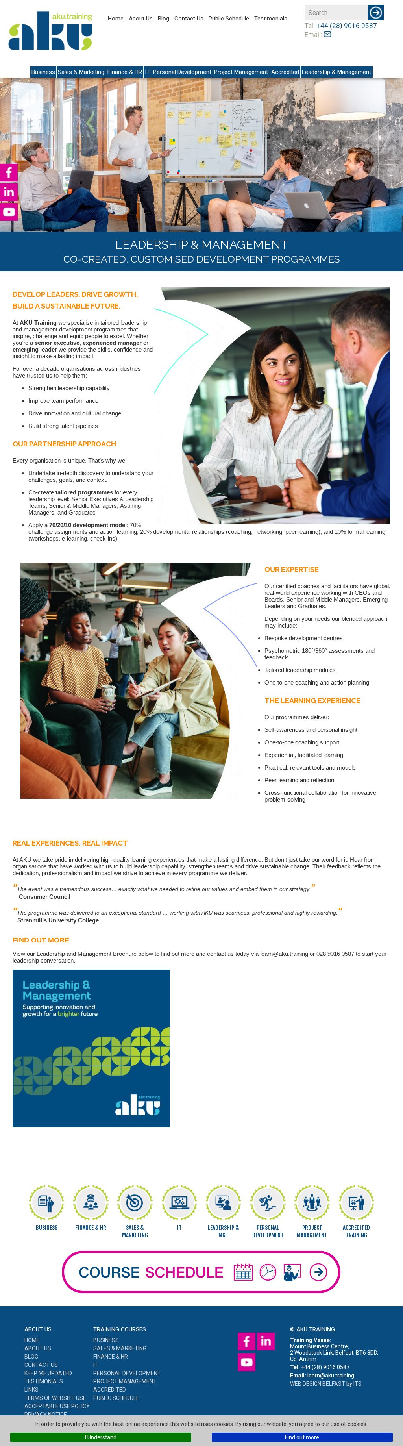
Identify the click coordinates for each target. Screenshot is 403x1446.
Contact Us (188, 18)
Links (31, 1390)
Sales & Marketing (81, 72)
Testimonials (270, 18)
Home (116, 18)
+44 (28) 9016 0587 (346, 26)
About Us (141, 18)
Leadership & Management (336, 72)
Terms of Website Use (55, 1398)
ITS (357, 1384)
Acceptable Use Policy (57, 1406)
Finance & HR (124, 72)
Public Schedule (229, 18)
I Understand (100, 1437)
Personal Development (182, 72)
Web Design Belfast (317, 1384)
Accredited (285, 72)
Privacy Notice (45, 1414)
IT (147, 72)
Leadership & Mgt (223, 1231)
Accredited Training (356, 1231)
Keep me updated (48, 1373)
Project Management (241, 72)
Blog (163, 18)
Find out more (302, 1437)
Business (43, 72)
